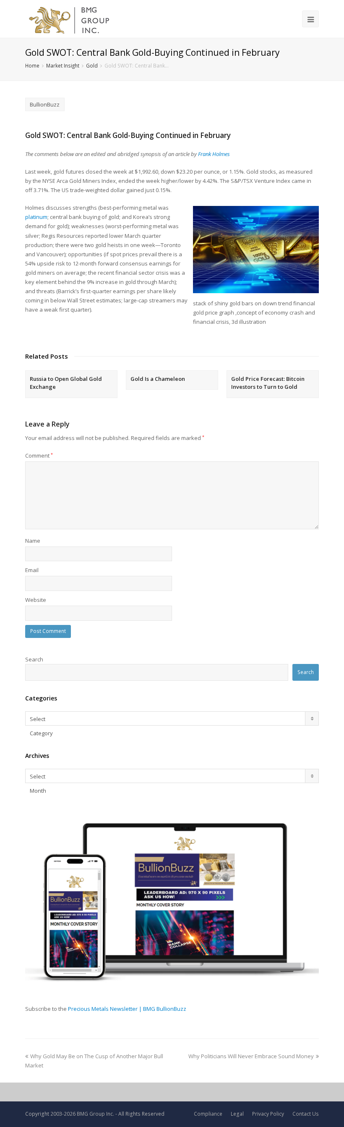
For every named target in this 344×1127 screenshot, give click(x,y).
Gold (92, 65)
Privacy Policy (268, 1113)
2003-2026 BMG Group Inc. (82, 1113)
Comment (39, 455)
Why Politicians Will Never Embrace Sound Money (251, 1056)
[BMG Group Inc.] (69, 19)
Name (32, 540)
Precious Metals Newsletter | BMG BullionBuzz (127, 1008)
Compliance (208, 1113)
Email (32, 570)
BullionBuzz (45, 104)
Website (35, 600)
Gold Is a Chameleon (157, 379)
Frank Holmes (214, 154)
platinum (36, 217)
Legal (237, 1113)
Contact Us (305, 1113)
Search (34, 659)
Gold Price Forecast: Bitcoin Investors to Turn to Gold (268, 383)
